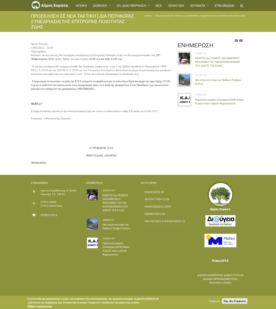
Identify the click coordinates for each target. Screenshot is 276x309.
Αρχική (148, 16)
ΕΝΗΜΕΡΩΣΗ (152, 213)
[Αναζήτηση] (241, 5)
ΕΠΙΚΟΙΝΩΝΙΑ (224, 5)
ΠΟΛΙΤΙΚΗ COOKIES (220, 282)
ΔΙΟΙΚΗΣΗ (100, 5)
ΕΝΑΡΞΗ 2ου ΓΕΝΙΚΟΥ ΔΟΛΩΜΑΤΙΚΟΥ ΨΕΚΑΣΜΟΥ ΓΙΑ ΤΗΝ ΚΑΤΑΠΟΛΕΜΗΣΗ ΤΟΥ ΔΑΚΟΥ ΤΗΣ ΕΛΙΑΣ (217, 61)
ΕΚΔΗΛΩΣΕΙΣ (152, 191)
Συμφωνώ (214, 301)
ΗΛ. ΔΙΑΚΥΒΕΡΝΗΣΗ (132, 5)
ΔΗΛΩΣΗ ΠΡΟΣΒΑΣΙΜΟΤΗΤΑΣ (220, 278)
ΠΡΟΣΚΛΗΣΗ (38, 162)
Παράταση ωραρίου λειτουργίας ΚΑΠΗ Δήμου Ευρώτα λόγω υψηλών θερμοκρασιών (219, 101)
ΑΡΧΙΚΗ (81, 5)
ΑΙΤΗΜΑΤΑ (198, 5)
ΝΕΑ (158, 5)
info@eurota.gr (49, 214)
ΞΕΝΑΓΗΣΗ (176, 5)
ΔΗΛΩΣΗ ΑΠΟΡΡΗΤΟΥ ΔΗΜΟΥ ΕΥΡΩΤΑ (220, 275)
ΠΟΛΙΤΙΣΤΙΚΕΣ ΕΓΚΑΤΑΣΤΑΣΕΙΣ (163, 221)
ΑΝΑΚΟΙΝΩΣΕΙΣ (154, 206)
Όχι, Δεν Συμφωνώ (235, 301)
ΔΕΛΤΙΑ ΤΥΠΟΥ (153, 199)
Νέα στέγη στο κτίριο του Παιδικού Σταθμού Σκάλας (218, 81)
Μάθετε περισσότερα (40, 306)
